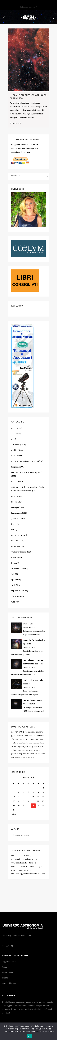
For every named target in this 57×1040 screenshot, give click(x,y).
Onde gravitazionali (19, 552)
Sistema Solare (17, 569)
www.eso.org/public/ (20, 874)
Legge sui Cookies (9, 962)
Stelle (13, 585)
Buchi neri (15, 450)
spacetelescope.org (37, 874)
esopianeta (22, 754)
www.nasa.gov (36, 866)
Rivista (14, 563)
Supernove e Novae (19, 591)
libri (12, 530)
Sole (13, 574)
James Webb (16, 519)
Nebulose (15, 546)
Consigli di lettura (9, 983)
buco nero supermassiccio (26, 750)
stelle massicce (32, 754)
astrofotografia (17, 747)
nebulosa (39, 736)
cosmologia (29, 739)
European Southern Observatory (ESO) (26, 472)
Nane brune (15, 541)
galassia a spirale (30, 747)
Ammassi (15, 428)
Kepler (14, 524)
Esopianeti (15, 467)
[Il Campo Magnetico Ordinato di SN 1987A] (28, 59)
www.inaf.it (16, 866)
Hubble (14, 502)
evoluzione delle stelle (19, 743)
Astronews (15, 445)
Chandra (14, 456)
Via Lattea (15, 596)
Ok (29, 1036)
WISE (13, 602)
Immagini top (16, 513)
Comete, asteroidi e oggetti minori (25, 461)
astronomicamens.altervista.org (24, 859)
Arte (13, 439)
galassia (14, 735)
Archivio (5, 967)
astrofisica (39, 739)
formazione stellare (34, 732)
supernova (24, 757)
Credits (5, 978)
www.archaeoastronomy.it (22, 856)
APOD (13, 433)
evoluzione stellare (36, 743)
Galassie (14, 482)
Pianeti (14, 557)
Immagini (15, 507)
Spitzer (14, 580)
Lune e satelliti (16, 535)
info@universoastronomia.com (18, 935)
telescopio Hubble (27, 735)
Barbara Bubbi (7, 972)
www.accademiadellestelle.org (23, 863)
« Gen (13, 814)
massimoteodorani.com (21, 870)
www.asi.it (25, 866)
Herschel (14, 496)
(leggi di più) (25, 152)
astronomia (17, 731)
